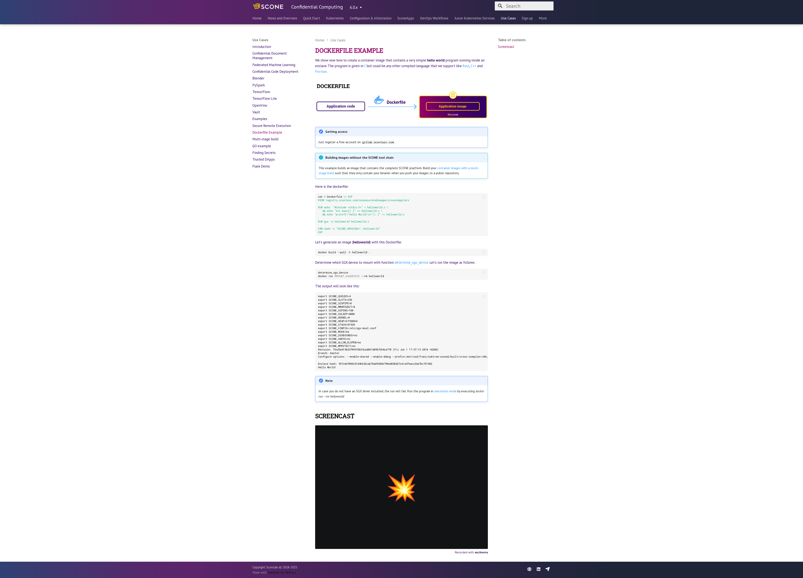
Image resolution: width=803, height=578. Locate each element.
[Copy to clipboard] (484, 197)
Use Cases (508, 18)
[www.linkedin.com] (538, 570)
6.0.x (354, 7)
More (543, 18)
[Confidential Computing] (268, 6)
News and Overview (282, 18)
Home (257, 18)
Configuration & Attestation (370, 18)
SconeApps (405, 18)
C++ (473, 66)
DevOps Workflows (434, 18)
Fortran (321, 71)
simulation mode (445, 391)
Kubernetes (335, 18)
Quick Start (311, 18)
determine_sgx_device (411, 262)
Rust (466, 66)
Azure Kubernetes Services (474, 18)
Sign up (527, 18)
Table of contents (512, 40)
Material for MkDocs (282, 572)
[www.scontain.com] (529, 570)
